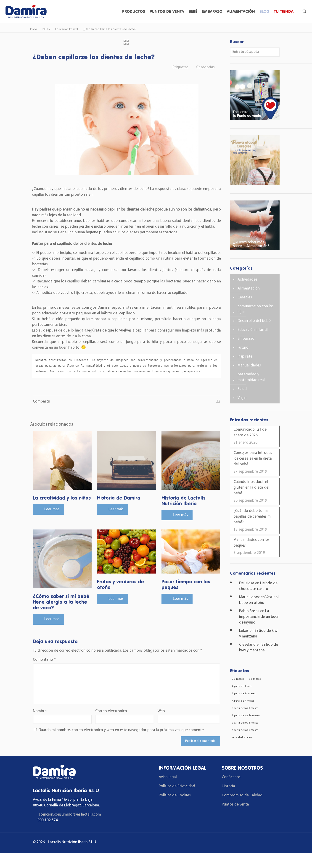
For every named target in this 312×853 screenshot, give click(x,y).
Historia (228, 786)
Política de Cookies (175, 795)
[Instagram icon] (272, 842)
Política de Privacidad (177, 786)
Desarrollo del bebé (254, 321)
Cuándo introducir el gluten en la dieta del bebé (251, 487)
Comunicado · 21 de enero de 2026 (250, 432)
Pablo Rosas (249, 611)
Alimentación (249, 288)
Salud (242, 389)
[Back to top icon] (290, 843)
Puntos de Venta (235, 804)
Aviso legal (168, 777)
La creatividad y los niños (62, 498)
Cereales (245, 297)
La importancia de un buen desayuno (259, 616)
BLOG (46, 29)
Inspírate (245, 356)
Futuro (243, 348)
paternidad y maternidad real (251, 377)
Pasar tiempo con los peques (185, 584)
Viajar (242, 398)
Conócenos (231, 777)
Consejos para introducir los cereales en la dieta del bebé (254, 458)
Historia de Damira (118, 498)
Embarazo (246, 339)
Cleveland (247, 645)
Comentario (44, 660)
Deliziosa (246, 583)
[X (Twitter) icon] (265, 842)
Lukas (244, 631)
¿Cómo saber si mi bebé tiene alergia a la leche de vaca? (61, 602)
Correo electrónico (111, 711)
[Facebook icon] (259, 842)
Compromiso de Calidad (242, 795)
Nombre (40, 711)
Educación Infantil (66, 29)
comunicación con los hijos (256, 309)
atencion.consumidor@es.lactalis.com (69, 814)
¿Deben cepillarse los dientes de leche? (109, 29)
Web (161, 711)
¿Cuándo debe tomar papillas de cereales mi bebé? (252, 516)
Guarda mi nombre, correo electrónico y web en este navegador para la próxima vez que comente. (121, 730)
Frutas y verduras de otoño (120, 584)
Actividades (247, 280)
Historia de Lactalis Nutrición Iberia (183, 500)
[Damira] (26, 11)
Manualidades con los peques (251, 543)
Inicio (33, 29)
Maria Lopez (249, 597)
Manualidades (249, 365)
